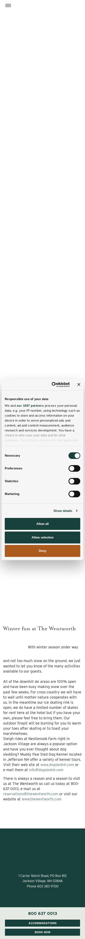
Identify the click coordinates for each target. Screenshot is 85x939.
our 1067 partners (30, 405)
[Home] (42, 11)
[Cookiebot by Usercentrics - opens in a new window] (52, 384)
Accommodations (42, 923)
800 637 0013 (42, 913)
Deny (42, 551)
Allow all (42, 523)
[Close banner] (78, 384)
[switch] (74, 468)
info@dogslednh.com (46, 770)
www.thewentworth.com (41, 799)
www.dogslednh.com (57, 764)
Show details (62, 511)
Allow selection (43, 537)
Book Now (42, 932)
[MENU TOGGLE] (8, 5)
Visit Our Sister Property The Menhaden (42, 920)
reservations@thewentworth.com (30, 794)
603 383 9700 (47, 886)
